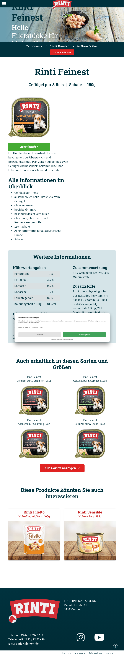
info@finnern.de (28, 643)
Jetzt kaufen (29, 147)
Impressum (79, 652)
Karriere (66, 652)
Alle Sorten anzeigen (60, 468)
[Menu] (4, 3)
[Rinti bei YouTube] (99, 637)
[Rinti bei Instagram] (81, 637)
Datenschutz (95, 652)
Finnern (109, 652)
